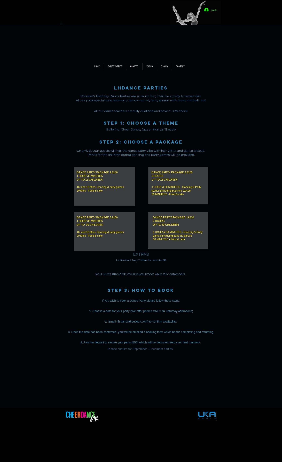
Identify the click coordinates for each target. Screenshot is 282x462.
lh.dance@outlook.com (132, 321)
